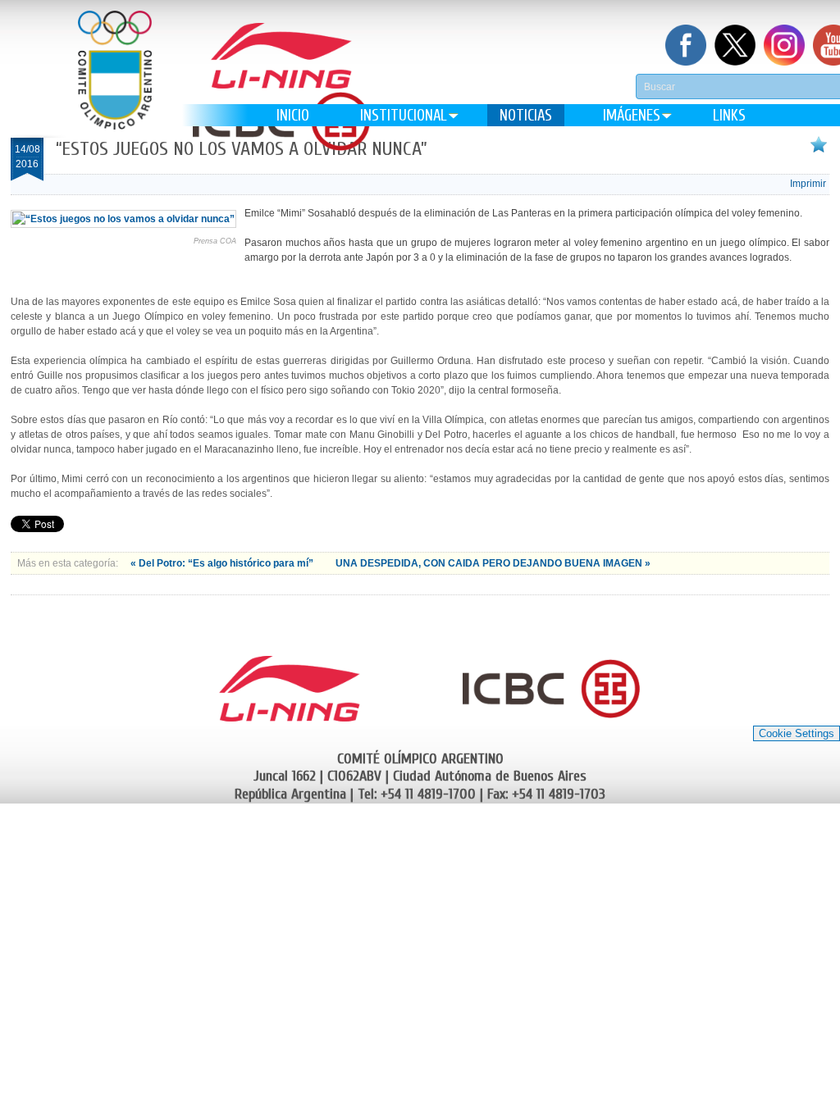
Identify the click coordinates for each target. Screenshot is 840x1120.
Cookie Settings (796, 733)
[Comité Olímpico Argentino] (115, 82)
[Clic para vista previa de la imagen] (123, 219)
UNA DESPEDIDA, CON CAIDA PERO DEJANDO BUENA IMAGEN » (493, 563)
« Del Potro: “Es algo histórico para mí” (223, 563)
